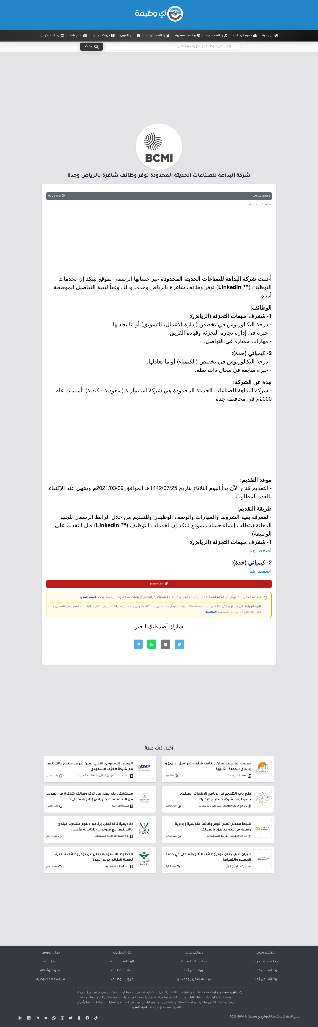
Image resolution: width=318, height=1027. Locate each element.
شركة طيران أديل (236, 866)
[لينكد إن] (36, 1019)
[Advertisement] (159, 89)
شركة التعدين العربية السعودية (227, 836)
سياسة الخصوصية (50, 979)
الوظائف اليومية (122, 962)
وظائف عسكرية (266, 962)
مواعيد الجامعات (194, 962)
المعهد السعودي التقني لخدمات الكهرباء (103, 775)
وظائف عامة (194, 953)
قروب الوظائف (122, 979)
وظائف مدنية (265, 953)
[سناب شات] (78, 1019)
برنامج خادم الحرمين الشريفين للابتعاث (223, 806)
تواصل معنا (50, 962)
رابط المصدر (157, 584)
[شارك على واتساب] (151, 644)
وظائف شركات (261, 196)
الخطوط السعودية (117, 866)
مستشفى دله (120, 806)
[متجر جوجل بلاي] (19, 1019)
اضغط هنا (260, 550)
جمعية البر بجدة (237, 775)
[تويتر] (70, 1019)
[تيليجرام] (45, 1019)
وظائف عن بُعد (265, 979)
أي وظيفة (254, 1017)
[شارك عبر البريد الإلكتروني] (165, 644)
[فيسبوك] (87, 1019)
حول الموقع (50, 953)
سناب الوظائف (122, 971)
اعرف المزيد (88, 597)
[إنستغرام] (61, 1019)
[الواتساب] (53, 1019)
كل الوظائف (122, 953)
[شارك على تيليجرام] (138, 644)
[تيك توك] (95, 1019)
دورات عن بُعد (194, 971)
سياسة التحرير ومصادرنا (194, 979)
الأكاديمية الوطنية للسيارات (112, 836)
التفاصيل (211, 612)
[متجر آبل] (28, 1019)
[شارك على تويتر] (179, 644)
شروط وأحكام (50, 971)
